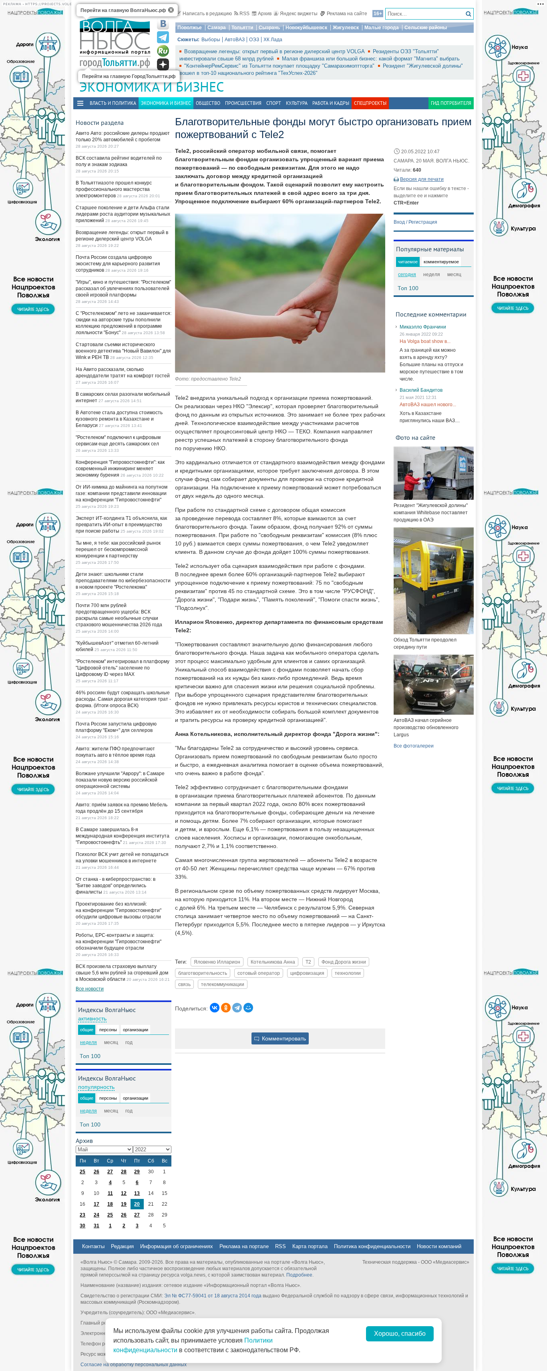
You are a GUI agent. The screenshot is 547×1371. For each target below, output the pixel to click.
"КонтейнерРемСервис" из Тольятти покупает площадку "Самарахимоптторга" (280, 66)
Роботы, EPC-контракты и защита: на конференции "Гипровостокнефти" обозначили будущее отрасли (118, 941)
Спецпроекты (370, 103)
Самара (216, 27)
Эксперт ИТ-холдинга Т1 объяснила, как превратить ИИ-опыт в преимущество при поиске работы (121, 524)
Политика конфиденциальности (372, 1246)
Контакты (93, 1246)
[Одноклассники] (226, 1007)
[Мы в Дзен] (163, 64)
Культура (297, 103)
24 (96, 1215)
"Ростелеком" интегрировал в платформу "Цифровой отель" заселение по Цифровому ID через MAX (122, 668)
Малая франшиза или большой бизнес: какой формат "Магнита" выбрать (371, 59)
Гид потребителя (451, 103)
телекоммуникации (222, 984)
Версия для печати (422, 179)
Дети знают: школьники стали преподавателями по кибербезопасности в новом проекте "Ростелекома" (123, 580)
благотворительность (202, 973)
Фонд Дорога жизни (344, 961)
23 (82, 1215)
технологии (348, 973)
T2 (308, 961)
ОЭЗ (254, 39)
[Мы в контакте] (163, 24)
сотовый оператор (258, 973)
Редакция (122, 1246)
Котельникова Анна (273, 961)
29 (137, 1172)
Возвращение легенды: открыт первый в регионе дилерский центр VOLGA (275, 51)
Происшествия (243, 103)
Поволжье (189, 27)
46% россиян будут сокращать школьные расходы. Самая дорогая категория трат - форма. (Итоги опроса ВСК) (123, 699)
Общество (208, 103)
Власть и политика (113, 103)
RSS (244, 13)
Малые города (381, 27)
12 (124, 1193)
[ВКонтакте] (214, 1007)
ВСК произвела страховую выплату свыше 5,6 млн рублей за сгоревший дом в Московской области (122, 973)
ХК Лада (272, 39)
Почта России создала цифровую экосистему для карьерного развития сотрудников (118, 264)
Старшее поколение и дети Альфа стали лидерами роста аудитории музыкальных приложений (123, 214)
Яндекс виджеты (299, 13)
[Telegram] (237, 1007)
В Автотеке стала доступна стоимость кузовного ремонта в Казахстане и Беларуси (119, 419)
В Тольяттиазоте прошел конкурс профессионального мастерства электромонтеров (114, 189)
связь (184, 984)
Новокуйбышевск (306, 27)
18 (110, 1204)
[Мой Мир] (248, 1007)
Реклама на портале (244, 1246)
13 (137, 1193)
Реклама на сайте (347, 13)
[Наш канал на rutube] (163, 51)
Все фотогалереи (414, 746)
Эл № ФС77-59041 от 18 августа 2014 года (212, 1296)
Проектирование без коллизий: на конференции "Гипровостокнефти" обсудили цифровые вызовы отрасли (118, 910)
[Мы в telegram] (163, 37)
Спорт (273, 103)
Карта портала (310, 1246)
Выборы (210, 39)
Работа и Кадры (330, 103)
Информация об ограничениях (176, 1246)
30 (82, 1226)
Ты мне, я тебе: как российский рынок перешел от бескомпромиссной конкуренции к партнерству (118, 549)
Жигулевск (346, 27)
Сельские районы (425, 27)
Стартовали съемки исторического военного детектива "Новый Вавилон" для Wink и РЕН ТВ (123, 351)
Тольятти (242, 27)
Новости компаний (439, 1246)
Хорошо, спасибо (400, 1333)
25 (82, 1172)
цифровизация (307, 973)
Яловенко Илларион (217, 961)
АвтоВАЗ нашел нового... (428, 404)
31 (96, 1226)
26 (96, 1172)
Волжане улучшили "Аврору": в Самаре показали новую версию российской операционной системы (120, 780)
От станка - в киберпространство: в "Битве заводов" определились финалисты (115, 885)
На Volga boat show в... (425, 341)
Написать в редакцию (207, 13)
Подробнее (299, 1275)
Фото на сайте (415, 437)
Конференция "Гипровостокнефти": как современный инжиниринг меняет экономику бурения (120, 468)
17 (96, 1204)
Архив (264, 13)
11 (110, 1193)
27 (110, 1172)
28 (124, 1172)
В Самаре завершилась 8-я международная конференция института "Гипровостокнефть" (122, 836)
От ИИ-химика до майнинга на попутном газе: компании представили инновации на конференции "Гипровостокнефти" (121, 493)
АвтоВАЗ (235, 39)
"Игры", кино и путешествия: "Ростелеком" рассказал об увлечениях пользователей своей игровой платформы (123, 288)
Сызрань (269, 27)
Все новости (90, 989)
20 (137, 1204)
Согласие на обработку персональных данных (133, 1364)
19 (124, 1204)
